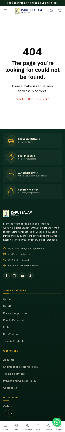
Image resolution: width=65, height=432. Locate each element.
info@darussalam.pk (19, 254)
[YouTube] (22, 275)
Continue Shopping (31, 99)
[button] (5, 11)
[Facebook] (6, 275)
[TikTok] (30, 275)
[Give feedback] (7, 414)
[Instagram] (14, 275)
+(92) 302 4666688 (19, 259)
